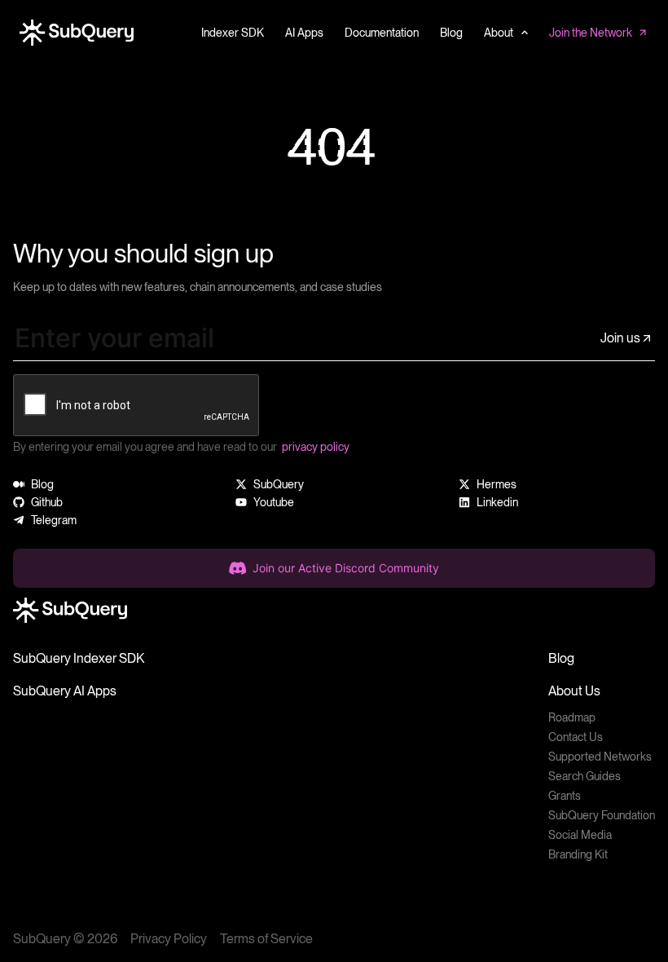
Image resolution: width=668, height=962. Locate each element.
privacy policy (315, 446)
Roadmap (571, 717)
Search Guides (584, 776)
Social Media (580, 834)
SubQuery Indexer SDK (78, 658)
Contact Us (575, 737)
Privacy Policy (168, 939)
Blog (561, 658)
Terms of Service (266, 939)
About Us (574, 691)
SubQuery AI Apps (64, 691)
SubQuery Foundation (601, 815)
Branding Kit (578, 854)
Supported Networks (600, 756)
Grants (564, 795)
